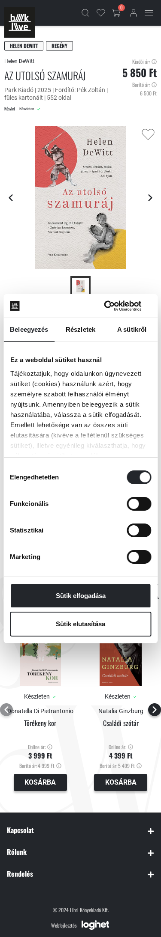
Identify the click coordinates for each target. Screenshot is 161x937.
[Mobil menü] (149, 13)
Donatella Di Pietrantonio (40, 711)
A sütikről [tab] (131, 329)
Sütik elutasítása (80, 624)
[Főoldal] (19, 22)
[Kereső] (85, 13)
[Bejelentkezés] (133, 13)
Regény (59, 45)
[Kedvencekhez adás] (148, 134)
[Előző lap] (10, 197)
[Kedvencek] (101, 13)
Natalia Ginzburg (120, 711)
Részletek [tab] (80, 329)
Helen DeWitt (24, 45)
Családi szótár (121, 723)
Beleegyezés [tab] (29, 329)
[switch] (139, 504)
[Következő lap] (150, 197)
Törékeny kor (40, 723)
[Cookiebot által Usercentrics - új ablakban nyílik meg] (114, 306)
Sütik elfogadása (81, 595)
